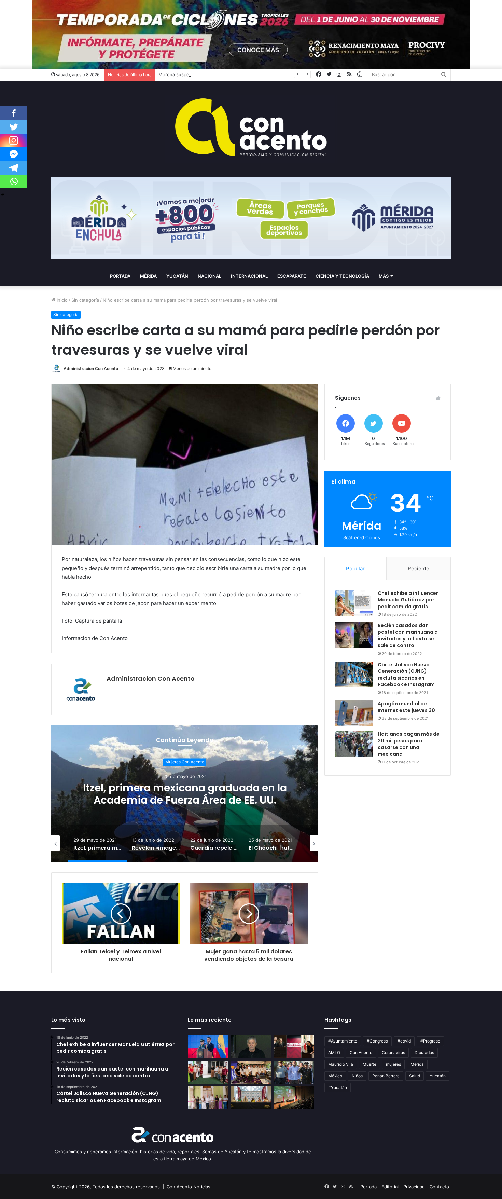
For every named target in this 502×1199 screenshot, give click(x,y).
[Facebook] (13, 113)
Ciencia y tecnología (342, 276)
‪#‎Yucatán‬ (337, 1087)
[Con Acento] (251, 129)
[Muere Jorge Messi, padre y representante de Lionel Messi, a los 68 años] (251, 1046)
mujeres (393, 1064)
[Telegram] (13, 168)
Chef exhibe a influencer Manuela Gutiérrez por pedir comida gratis (408, 600)
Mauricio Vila (340, 1064)
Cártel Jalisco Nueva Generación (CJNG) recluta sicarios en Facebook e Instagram (406, 674)
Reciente (418, 568)
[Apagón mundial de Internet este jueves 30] (354, 713)
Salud (414, 1075)
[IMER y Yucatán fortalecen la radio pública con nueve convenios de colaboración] (251, 1097)
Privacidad (414, 1186)
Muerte (369, 1064)
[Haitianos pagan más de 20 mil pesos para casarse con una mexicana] (354, 744)
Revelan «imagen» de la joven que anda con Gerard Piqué (184, 793)
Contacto (439, 1186)
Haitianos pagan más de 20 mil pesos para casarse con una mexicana (409, 744)
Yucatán (177, 276)
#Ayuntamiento (342, 1041)
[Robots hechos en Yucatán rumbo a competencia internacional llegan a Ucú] (251, 1072)
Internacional (249, 276)
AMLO (334, 1052)
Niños (357, 1075)
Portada (120, 276)
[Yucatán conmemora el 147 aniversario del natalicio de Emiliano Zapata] (294, 1072)
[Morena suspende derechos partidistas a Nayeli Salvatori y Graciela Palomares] (294, 1046)
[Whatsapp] (13, 181)
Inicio (61, 300)
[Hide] (2, 194)
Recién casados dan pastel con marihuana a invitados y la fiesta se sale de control (408, 635)
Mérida (148, 276)
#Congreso (377, 1041)
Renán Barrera (386, 1075)
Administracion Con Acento (91, 368)
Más (384, 276)
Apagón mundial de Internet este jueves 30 (406, 707)
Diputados (424, 1052)
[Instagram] (13, 140)
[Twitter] (13, 127)
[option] (184, 793)
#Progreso (430, 1041)
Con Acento (361, 1052)
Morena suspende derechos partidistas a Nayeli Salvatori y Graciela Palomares (241, 74)
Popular (355, 568)
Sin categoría (85, 300)
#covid (404, 1041)
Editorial (390, 1186)
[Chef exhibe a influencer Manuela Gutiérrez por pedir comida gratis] (354, 603)
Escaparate (291, 276)
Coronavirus (393, 1052)
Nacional (209, 276)
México (335, 1075)
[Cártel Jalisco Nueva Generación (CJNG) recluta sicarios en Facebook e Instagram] (354, 674)
